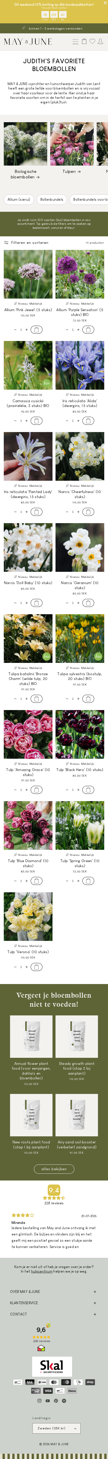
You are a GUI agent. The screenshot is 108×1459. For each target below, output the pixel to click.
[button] (74, 42)
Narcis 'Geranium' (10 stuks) (79, 585)
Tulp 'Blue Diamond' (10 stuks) (28, 863)
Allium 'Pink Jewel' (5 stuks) (28, 310)
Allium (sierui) (19, 199)
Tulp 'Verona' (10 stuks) (28, 952)
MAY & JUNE (59, 1444)
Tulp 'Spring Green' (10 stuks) (79, 863)
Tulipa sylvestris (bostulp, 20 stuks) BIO (79, 676)
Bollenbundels (52, 199)
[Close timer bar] (105, 2)
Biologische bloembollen (23, 174)
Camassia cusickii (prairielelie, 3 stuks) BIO (28, 403)
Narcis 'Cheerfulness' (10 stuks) (80, 494)
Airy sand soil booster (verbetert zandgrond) (76, 1144)
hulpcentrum (41, 1271)
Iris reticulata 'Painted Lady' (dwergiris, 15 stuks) (28, 494)
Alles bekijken (54, 1169)
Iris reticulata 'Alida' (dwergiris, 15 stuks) (80, 403)
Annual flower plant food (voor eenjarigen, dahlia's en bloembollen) (31, 1070)
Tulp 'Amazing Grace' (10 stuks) (28, 772)
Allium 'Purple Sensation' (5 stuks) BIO (79, 312)
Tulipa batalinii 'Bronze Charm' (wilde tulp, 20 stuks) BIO (28, 679)
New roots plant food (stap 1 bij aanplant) (31, 1144)
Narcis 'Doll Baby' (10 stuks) (28, 583)
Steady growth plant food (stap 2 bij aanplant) (77, 1068)
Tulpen (69, 171)
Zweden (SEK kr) (52, 1428)
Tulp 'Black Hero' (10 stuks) (79, 770)
